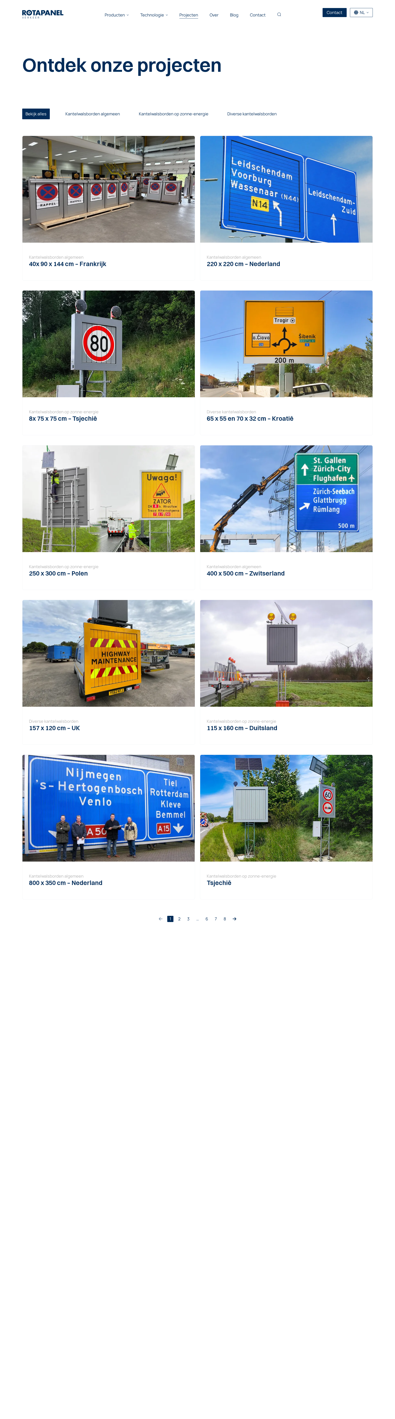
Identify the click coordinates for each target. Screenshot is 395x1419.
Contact (258, 15)
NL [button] (362, 12)
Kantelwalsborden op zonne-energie (173, 114)
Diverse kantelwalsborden (252, 114)
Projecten (188, 15)
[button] (279, 15)
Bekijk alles (36, 114)
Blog (234, 15)
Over (214, 15)
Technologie (152, 15)
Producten (115, 15)
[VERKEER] (42, 12)
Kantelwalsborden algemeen (92, 114)
